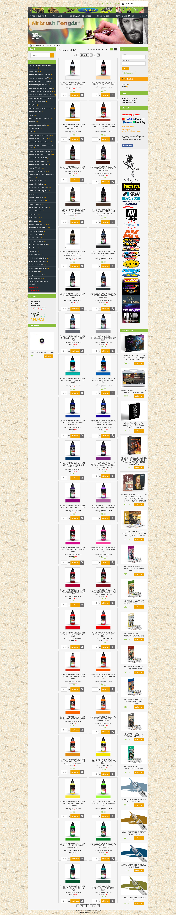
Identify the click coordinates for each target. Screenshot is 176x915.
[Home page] (88, 25)
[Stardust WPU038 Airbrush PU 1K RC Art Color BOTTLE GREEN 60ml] (103, 831)
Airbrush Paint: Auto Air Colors (39, 135)
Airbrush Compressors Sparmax (40, 81)
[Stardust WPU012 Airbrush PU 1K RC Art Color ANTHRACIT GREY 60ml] (103, 281)
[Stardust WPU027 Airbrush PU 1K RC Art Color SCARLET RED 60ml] (73, 620)
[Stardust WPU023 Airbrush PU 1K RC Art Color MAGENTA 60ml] (73, 535)
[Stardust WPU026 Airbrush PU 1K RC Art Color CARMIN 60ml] (103, 577)
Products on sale (34, 291)
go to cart (125, 88)
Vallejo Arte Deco (34, 255)
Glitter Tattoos (33, 221)
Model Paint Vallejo (35, 181)
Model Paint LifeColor (36, 184)
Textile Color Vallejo (35, 234)
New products (33, 287)
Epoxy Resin (33, 251)
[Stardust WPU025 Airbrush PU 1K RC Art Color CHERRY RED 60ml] (73, 577)
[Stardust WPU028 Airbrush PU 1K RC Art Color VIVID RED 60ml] (103, 620)
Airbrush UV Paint (35, 168)
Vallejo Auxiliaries (35, 278)
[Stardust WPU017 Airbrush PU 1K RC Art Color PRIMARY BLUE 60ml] (73, 408)
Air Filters (32, 122)
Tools (30, 132)
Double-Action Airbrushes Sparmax (41, 95)
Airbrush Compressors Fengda (39, 75)
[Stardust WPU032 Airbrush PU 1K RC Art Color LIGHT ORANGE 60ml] (103, 704)
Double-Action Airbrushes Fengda (40, 88)
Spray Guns (33, 105)
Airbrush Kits (33, 71)
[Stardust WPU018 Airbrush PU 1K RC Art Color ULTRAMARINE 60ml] (103, 408)
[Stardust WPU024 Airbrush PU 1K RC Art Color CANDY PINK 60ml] (103, 535)
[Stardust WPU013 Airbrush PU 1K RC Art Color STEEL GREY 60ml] (73, 323)
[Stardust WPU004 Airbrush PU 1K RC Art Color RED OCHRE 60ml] (103, 112)
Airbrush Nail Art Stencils (37, 228)
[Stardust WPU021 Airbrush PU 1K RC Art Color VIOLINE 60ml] (73, 493)
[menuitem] (37, 16)
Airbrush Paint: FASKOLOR (38, 158)
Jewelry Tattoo (33, 218)
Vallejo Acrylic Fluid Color (37, 261)
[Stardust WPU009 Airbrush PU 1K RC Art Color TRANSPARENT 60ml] (73, 239)
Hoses (31, 115)
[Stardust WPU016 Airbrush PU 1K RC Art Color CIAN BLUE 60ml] (103, 366)
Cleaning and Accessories (37, 125)
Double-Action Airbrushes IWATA (40, 91)
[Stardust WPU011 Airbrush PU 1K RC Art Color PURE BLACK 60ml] (73, 281)
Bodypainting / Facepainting (38, 207)
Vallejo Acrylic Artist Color (37, 258)
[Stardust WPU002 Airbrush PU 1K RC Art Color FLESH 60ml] (103, 70)
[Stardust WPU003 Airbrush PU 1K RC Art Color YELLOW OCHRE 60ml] (73, 112)
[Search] (52, 55)
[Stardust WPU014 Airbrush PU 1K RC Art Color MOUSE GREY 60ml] (103, 323)
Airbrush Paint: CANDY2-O (38, 138)
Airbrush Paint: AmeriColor (38, 165)
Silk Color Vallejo (34, 238)
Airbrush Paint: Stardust (37, 161)
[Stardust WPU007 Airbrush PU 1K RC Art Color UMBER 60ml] (73, 196)
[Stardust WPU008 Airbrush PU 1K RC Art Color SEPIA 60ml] (103, 196)
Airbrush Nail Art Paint (36, 201)
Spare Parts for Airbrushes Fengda (40, 108)
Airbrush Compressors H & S (38, 85)
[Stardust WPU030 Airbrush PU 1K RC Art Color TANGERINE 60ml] (103, 662)
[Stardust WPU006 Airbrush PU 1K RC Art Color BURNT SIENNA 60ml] (103, 154)
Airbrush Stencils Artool (37, 171)
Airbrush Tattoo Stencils (37, 224)
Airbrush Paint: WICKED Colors (39, 151)
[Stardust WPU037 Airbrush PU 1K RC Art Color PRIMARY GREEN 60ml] (73, 831)
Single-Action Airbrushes (37, 101)
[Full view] (115, 49)
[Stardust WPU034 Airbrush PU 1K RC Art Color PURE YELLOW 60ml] (103, 746)
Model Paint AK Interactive (38, 187)
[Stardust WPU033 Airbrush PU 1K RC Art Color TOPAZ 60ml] (73, 746)
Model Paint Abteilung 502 (38, 191)
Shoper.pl (94, 912)
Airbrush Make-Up (35, 211)
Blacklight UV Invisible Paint (38, 244)
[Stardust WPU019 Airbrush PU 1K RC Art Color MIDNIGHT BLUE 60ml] (73, 450)
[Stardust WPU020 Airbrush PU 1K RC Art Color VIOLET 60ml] (103, 450)
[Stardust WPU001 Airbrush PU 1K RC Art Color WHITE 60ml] (73, 70)
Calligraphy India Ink (36, 275)
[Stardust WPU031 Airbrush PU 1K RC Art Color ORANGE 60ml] (73, 704)
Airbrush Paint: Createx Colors (39, 142)
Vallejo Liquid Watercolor (37, 268)
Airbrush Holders (35, 112)
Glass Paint (32, 248)
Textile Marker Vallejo (36, 241)
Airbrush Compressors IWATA (39, 78)
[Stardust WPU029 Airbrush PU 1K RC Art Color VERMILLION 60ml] (73, 662)
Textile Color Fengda (36, 231)
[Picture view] (111, 49)
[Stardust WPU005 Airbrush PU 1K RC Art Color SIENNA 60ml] (73, 154)
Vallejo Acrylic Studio (36, 265)
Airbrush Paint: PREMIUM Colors (40, 154)
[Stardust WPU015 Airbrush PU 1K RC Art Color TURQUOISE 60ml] (73, 366)
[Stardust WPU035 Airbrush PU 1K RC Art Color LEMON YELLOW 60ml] (73, 789)
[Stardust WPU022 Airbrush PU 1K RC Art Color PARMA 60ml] (103, 493)
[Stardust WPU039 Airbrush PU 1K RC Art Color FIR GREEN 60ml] (73, 873)
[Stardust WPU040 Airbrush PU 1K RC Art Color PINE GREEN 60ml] (103, 873)
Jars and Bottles (34, 128)
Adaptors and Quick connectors (39, 118)
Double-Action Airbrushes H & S (40, 98)
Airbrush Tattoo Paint (36, 197)
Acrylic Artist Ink (34, 271)
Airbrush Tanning (35, 204)
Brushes (32, 194)
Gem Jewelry (33, 214)
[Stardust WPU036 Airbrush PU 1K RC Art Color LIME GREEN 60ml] (103, 789)
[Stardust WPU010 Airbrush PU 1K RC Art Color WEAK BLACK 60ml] (103, 239)
